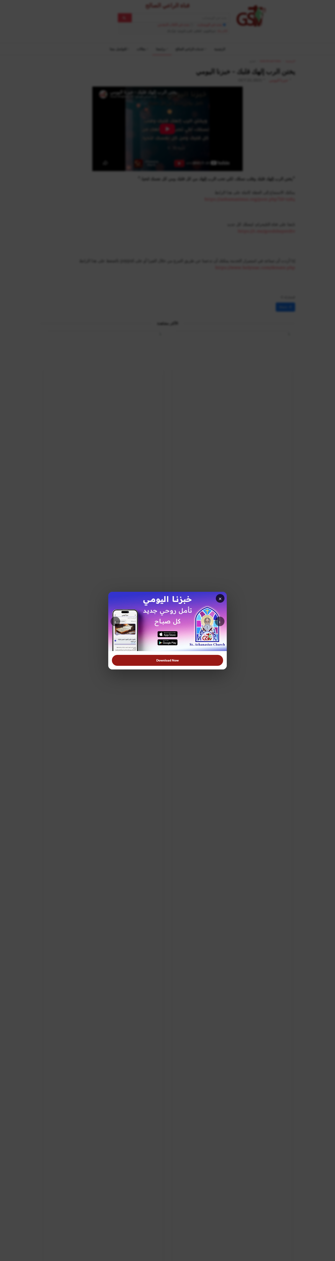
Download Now (167, 660)
